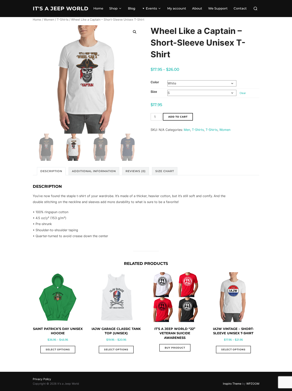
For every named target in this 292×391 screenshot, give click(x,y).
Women (49, 19)
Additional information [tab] (94, 171)
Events (151, 8)
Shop (113, 8)
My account (176, 8)
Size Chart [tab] (164, 171)
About (197, 8)
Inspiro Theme (232, 383)
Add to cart (178, 116)
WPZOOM (252, 383)
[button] (134, 31)
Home (98, 8)
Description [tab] (51, 171)
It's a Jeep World (60, 8)
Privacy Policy (42, 379)
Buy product (175, 347)
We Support (218, 8)
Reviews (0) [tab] (136, 171)
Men (187, 130)
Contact (240, 8)
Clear (243, 93)
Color (155, 82)
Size (154, 92)
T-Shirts (63, 19)
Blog (131, 8)
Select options (58, 349)
